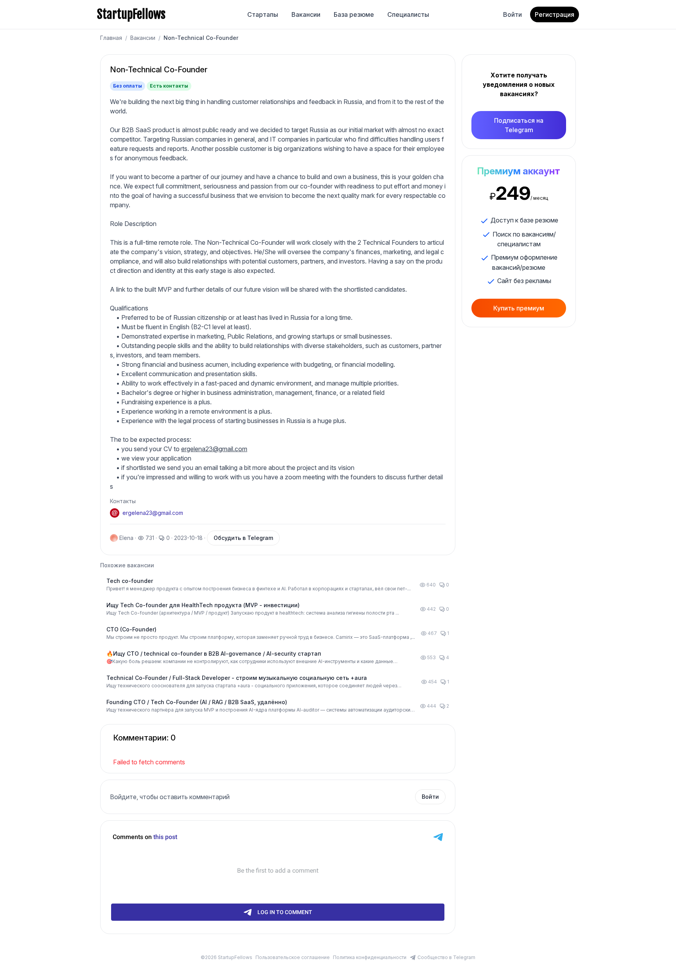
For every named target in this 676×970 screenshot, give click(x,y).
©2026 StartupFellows (226, 957)
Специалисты (408, 14)
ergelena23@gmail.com (214, 449)
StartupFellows (131, 14)
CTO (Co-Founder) (131, 629)
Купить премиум (518, 308)
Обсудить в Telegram (243, 537)
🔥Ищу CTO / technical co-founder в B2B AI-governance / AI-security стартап (213, 653)
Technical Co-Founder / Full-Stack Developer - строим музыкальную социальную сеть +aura (236, 677)
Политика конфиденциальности (369, 957)
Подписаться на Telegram (518, 125)
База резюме (354, 14)
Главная (111, 37)
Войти (512, 14)
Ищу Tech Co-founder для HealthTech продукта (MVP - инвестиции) (203, 605)
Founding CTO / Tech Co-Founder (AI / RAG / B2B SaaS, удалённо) (196, 702)
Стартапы (262, 14)
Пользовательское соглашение (292, 957)
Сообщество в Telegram (446, 957)
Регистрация (554, 14)
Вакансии (305, 14)
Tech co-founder (129, 580)
